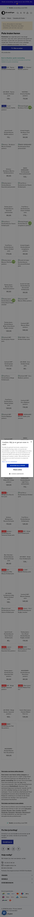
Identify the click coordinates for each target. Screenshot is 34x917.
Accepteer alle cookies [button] (17, 465)
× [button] (31, 441)
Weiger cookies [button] (17, 469)
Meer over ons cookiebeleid (9, 461)
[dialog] (17, 458)
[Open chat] (4, 912)
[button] (17, 474)
